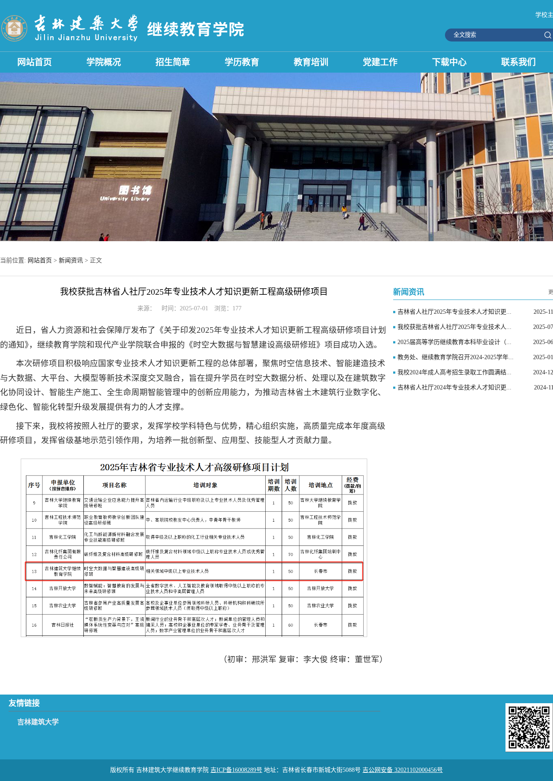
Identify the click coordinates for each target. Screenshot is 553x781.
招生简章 (173, 62)
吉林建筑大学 (38, 722)
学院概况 (103, 62)
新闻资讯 (71, 260)
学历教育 (242, 62)
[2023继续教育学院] (124, 42)
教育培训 (311, 62)
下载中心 (449, 62)
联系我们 (518, 62)
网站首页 (34, 62)
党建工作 (380, 62)
